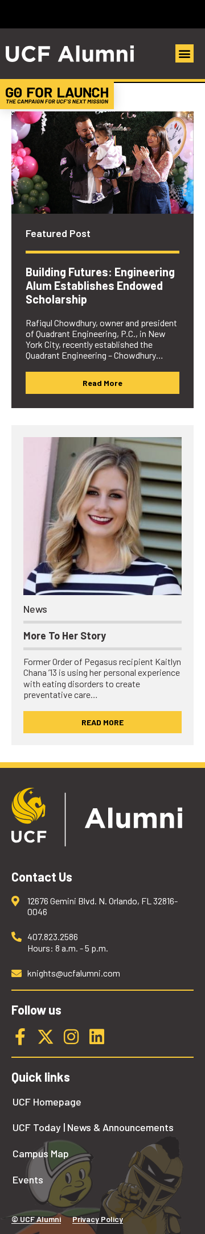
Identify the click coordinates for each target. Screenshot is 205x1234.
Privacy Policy (97, 1219)
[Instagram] (71, 1036)
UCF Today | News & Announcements (93, 1127)
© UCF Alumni (36, 1219)
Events (28, 1180)
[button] (184, 53)
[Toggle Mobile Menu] (193, 13)
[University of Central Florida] (86, 14)
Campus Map (41, 1154)
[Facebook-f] (19, 1036)
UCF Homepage (47, 1102)
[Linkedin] (96, 1036)
